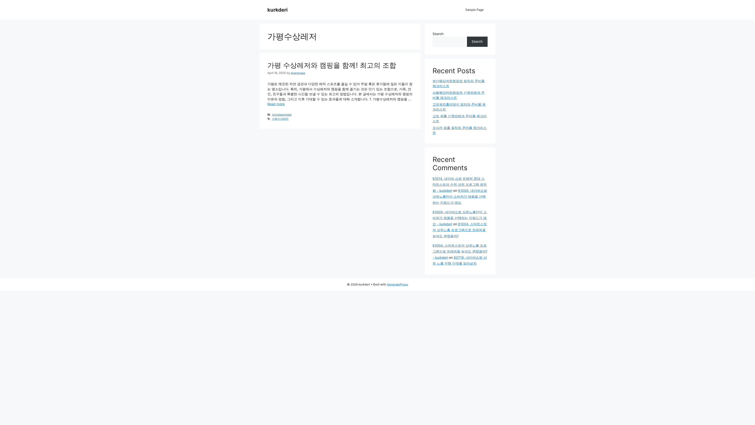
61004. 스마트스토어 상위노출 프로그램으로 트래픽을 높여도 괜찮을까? (460, 230)
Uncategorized (281, 114)
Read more (276, 104)
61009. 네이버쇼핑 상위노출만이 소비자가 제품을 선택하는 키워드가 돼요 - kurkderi (460, 218)
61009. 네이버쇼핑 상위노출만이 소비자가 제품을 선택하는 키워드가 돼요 (460, 197)
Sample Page (474, 10)
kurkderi (277, 10)
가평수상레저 (280, 118)
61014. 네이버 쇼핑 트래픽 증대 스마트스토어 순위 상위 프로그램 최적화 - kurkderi (460, 185)
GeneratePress (397, 284)
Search (438, 34)
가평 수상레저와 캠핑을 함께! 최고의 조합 (331, 65)
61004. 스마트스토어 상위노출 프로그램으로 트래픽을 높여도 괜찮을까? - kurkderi (460, 252)
